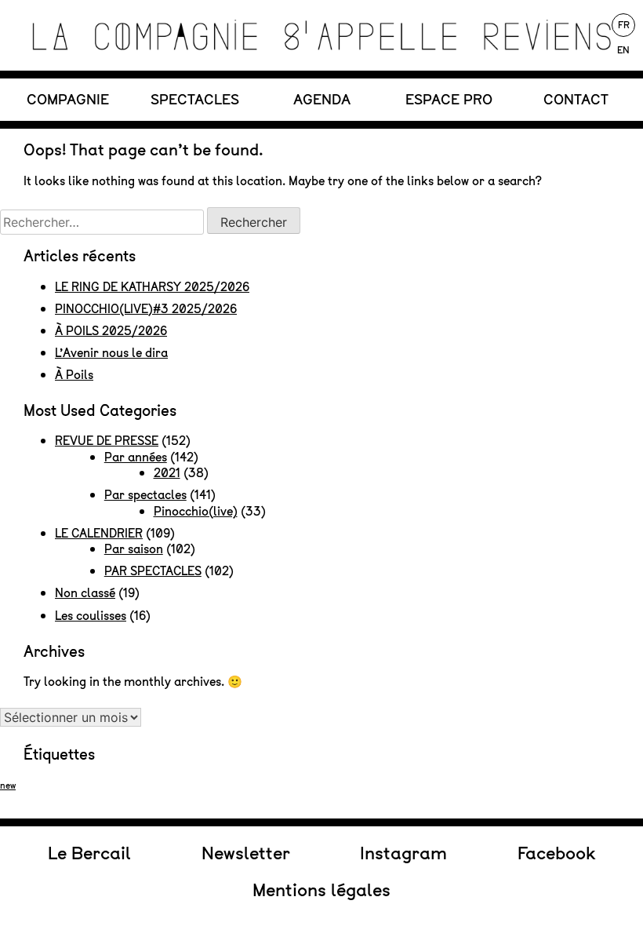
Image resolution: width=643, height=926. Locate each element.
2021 (167, 473)
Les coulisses (90, 616)
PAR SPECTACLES (153, 571)
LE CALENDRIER (99, 533)
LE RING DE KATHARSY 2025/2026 (152, 287)
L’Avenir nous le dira (111, 353)
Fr (624, 25)
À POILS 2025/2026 (111, 331)
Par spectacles (145, 495)
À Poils (74, 375)
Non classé (85, 593)
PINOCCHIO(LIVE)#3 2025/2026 (146, 309)
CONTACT (575, 99)
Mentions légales (321, 889)
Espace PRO (448, 99)
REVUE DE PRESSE (106, 441)
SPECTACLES (195, 99)
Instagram (403, 853)
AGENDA (322, 99)
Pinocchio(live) (196, 511)
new (8, 785)
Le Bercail (89, 853)
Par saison (133, 549)
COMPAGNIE (68, 99)
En (623, 50)
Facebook (556, 853)
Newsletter (246, 853)
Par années (135, 457)
